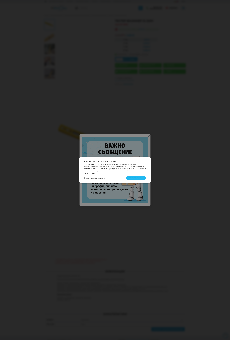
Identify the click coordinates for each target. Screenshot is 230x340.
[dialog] (115, 170)
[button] (94, 178)
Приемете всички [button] (136, 178)
